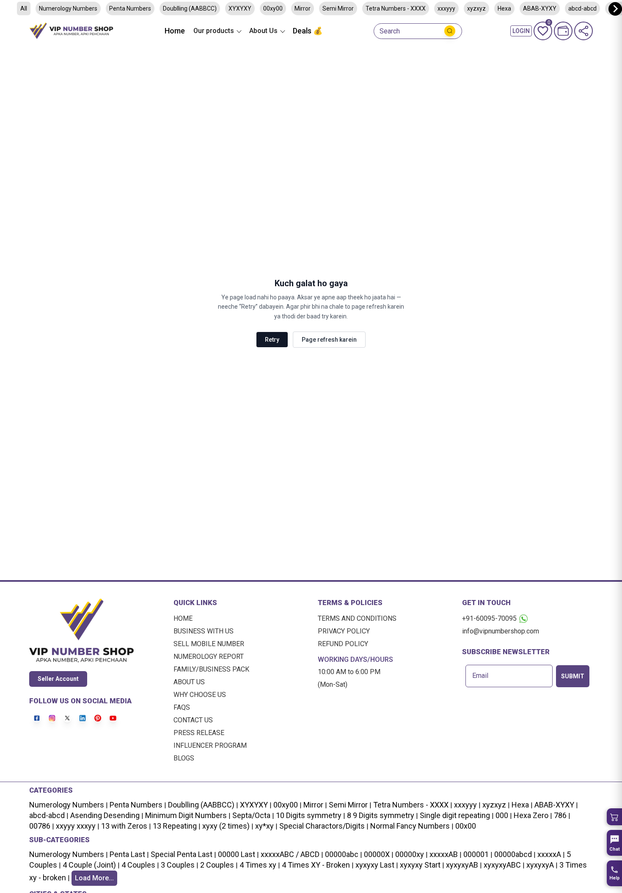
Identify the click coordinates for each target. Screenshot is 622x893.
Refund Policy (343, 644)
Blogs (183, 758)
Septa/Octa (251, 815)
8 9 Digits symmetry (380, 815)
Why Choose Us (199, 695)
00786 (39, 825)
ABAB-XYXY (554, 804)
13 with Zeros (124, 825)
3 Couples (178, 864)
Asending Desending (105, 815)
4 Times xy (257, 864)
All (23, 8)
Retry (272, 339)
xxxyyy (446, 8)
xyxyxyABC (502, 864)
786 (560, 815)
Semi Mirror (338, 8)
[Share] (583, 30)
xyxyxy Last (374, 864)
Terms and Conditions (357, 618)
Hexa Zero (531, 815)
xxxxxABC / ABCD (290, 854)
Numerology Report (208, 656)
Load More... (94, 878)
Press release (198, 733)
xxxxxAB (443, 854)
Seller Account (58, 678)
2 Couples (217, 864)
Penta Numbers (130, 8)
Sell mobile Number (208, 644)
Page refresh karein (329, 339)
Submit (572, 676)
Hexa (504, 8)
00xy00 (273, 8)
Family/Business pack (211, 669)
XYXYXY (239, 8)
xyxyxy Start (420, 864)
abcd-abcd (47, 815)
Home (175, 30)
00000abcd (513, 854)
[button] (614, 816)
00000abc (341, 854)
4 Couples (138, 864)
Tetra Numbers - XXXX (396, 8)
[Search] (449, 30)
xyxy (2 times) (226, 825)
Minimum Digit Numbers (186, 815)
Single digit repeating (455, 815)
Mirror (302, 8)
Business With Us (203, 631)
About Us (189, 682)
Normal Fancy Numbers (410, 825)
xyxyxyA (540, 864)
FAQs (181, 707)
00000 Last (236, 854)
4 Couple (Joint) (89, 864)
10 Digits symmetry (308, 815)
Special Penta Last (181, 854)
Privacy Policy (344, 631)
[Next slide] (615, 9)
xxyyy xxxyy (76, 825)
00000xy (409, 854)
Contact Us (193, 720)
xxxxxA (549, 854)
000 (501, 815)
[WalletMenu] (563, 31)
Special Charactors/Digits (322, 825)
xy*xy (264, 825)
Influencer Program (210, 745)
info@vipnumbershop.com (500, 631)
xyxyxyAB (462, 864)
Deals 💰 (307, 30)
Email (480, 675)
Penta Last (127, 854)
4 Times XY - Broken (316, 864)
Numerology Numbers (68, 8)
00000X (377, 854)
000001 (476, 854)
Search (390, 31)
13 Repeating (175, 825)
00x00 (465, 825)
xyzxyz (476, 8)
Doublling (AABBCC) (190, 8)
